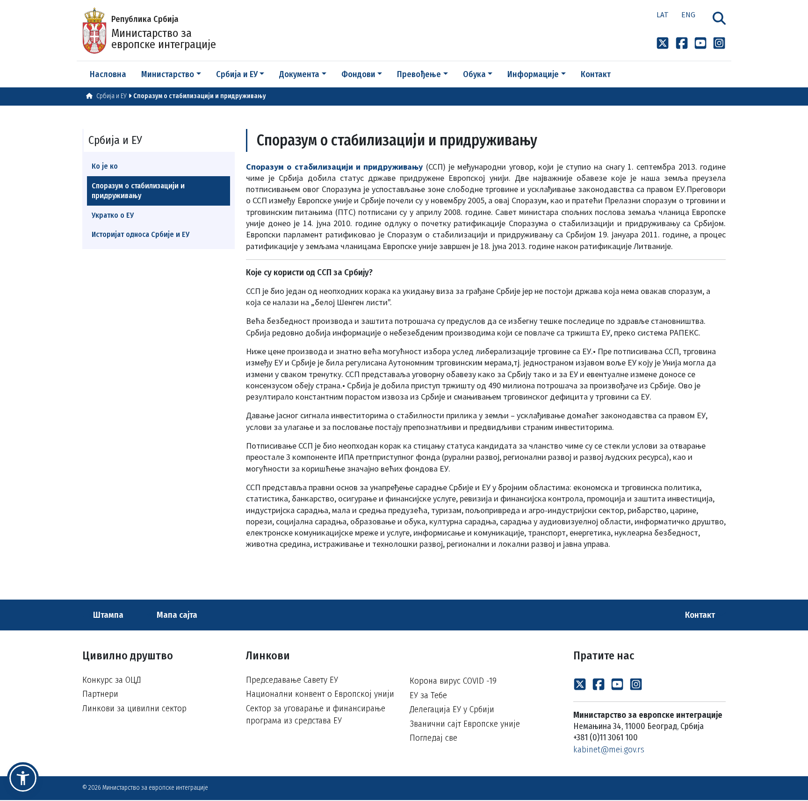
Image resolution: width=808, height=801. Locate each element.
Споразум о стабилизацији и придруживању (199, 96)
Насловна (108, 74)
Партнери (100, 693)
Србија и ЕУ (237, 74)
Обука (474, 74)
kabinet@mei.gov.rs (608, 749)
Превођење (419, 74)
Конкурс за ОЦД (111, 679)
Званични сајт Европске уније (465, 723)
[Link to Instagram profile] (719, 42)
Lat (662, 14)
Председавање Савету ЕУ (292, 679)
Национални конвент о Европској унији (320, 693)
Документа (299, 74)
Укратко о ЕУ (113, 215)
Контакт (701, 614)
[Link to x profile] (662, 42)
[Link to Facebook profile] (681, 42)
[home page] (89, 96)
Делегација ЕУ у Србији (452, 709)
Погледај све (433, 737)
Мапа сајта (176, 614)
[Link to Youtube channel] (700, 42)
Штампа (107, 614)
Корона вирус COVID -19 (453, 680)
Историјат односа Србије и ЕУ (140, 234)
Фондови (358, 74)
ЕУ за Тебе (428, 695)
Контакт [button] (596, 74)
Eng (688, 14)
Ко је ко (105, 166)
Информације (533, 74)
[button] (22, 778)
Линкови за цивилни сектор (134, 708)
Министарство (167, 74)
